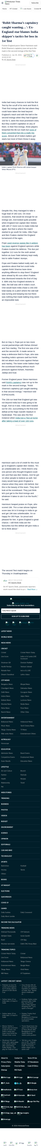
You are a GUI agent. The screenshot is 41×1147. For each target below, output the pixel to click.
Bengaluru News (7, 693)
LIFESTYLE (5, 776)
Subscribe (35, 3)
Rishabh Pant (5, 680)
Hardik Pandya (6, 676)
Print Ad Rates (19, 1075)
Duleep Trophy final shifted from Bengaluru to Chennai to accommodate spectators (29, 1026)
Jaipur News (24, 705)
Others (3, 883)
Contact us (18, 1067)
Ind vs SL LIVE (25, 680)
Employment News (27, 766)
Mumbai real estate (8, 953)
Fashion (3, 784)
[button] (2, 2)
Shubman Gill (5, 672)
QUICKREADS (6, 906)
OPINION (4, 848)
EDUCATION (5, 758)
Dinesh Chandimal (7, 684)
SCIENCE (4, 842)
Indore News (5, 705)
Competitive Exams (8, 766)
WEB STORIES (6, 801)
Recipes (23, 788)
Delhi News (5, 701)
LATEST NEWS (6, 640)
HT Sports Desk (9, 60)
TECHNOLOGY (6, 865)
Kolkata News (6, 709)
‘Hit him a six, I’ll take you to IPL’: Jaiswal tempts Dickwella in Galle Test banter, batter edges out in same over (29, 1053)
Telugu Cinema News (8, 739)
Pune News (24, 717)
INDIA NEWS (6, 652)
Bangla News (25, 974)
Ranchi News (5, 721)
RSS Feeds (18, 1079)
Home (4, 9)
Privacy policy (6, 1071)
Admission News (7, 762)
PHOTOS (4, 819)
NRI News (4, 982)
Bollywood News (7, 731)
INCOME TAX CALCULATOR (11, 931)
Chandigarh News (7, 697)
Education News (26, 770)
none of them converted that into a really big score (19, 133)
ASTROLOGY (6, 748)
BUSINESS (5, 813)
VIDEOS (4, 825)
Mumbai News (6, 713)
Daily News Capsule (9, 620)
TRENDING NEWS (7, 937)
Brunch (23, 780)
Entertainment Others (28, 743)
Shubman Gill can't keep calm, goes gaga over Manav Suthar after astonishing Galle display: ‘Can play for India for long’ (10, 1053)
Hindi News (24, 978)
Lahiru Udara (24, 684)
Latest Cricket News (11, 990)
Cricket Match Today (27, 662)
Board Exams (25, 762)
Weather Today (19, 1071)
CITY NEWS (5, 689)
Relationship (5, 792)
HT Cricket (13, 9)
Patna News (5, 717)
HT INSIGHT (5, 894)
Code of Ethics (33, 1075)
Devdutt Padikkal (26, 672)
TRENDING (5, 807)
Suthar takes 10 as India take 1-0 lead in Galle (9, 1010)
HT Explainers (25, 982)
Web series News (7, 743)
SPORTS (4, 871)
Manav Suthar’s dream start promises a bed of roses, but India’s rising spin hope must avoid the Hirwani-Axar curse (10, 1039)
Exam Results (5, 770)
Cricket (3, 662)
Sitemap (4, 1079)
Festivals (23, 784)
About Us (4, 1067)
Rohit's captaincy (14, 382)
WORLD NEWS (6, 646)
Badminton (5, 875)
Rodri (3, 949)
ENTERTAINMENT (7, 727)
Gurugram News (26, 701)
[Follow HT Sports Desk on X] (18, 60)
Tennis (22, 879)
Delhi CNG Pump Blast (28, 953)
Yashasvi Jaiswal (26, 676)
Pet (2, 796)
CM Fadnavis (24, 941)
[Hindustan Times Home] (15, 3)
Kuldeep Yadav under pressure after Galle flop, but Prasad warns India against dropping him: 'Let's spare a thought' (29, 1012)
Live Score (27, 9)
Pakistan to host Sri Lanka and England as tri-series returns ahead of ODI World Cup (9, 997)
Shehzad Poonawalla (8, 941)
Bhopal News (25, 693)
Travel (22, 792)
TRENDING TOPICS (8, 959)
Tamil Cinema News (27, 735)
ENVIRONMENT (7, 836)
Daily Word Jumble (8, 925)
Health (3, 788)
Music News (5, 735)
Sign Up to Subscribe (20, 625)
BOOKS (4, 889)
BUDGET (4, 830)
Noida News (24, 713)
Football (23, 875)
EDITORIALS (5, 853)
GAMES (4, 917)
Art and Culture (6, 780)
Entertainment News (8, 974)
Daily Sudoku (5, 921)
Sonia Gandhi (25, 945)
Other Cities (24, 721)
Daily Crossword (26, 921)
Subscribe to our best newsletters (20, 614)
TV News (23, 739)
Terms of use (32, 1067)
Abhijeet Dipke (6, 945)
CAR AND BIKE (6, 859)
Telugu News (5, 978)
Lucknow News (25, 709)
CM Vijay (23, 949)
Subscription (5, 1075)
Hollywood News (26, 731)
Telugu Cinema (25, 970)
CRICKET (4, 658)
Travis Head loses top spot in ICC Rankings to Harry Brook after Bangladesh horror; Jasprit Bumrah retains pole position (29, 1039)
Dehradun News (26, 697)
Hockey (3, 879)
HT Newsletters (33, 1071)
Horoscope (5, 752)
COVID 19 (4, 912)
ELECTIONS (5, 900)
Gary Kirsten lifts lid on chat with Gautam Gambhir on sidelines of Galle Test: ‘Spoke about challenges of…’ (29, 998)
